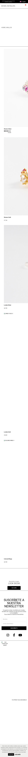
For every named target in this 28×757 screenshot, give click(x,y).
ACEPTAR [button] (11, 754)
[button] (18, 1)
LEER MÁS (17, 754)
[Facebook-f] (14, 635)
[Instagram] (7, 635)
